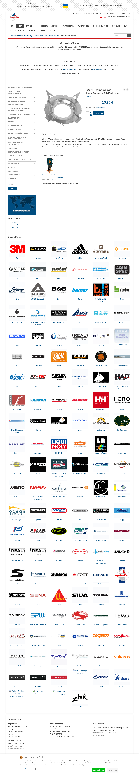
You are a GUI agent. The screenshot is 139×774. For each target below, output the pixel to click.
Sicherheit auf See (16, 156)
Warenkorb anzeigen (129, 16)
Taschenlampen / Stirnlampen (15, 143)
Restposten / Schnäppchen (19, 160)
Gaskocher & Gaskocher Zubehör (46, 36)
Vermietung (13, 167)
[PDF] (124, 89)
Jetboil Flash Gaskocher (50, 175)
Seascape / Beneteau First (19, 114)
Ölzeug (11, 122)
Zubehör (12, 179)
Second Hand (13, 163)
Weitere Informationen (27, 769)
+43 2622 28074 (97, 69)
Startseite (13, 36)
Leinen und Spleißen (17, 101)
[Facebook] (129, 13)
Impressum (15, 227)
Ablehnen (112, 770)
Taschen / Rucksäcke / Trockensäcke (17, 138)
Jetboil (88, 97)
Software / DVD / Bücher (18, 152)
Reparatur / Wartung (17, 97)
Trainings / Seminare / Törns (20, 88)
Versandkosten (100, 107)
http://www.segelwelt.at (16, 748)
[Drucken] (127, 89)
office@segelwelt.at (70, 69)
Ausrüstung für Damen (18, 133)
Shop (20, 36)
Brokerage (13, 171)
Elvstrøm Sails (14, 118)
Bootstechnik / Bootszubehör (14, 92)
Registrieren (89, 13)
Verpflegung (28, 36)
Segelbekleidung (15, 126)
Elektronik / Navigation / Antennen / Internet (19, 109)
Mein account (77, 13)
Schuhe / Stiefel (15, 129)
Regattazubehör (15, 105)
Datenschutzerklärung (19, 225)
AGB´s (13, 223)
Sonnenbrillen (14, 148)
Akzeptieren (98, 770)
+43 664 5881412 (98, 733)
